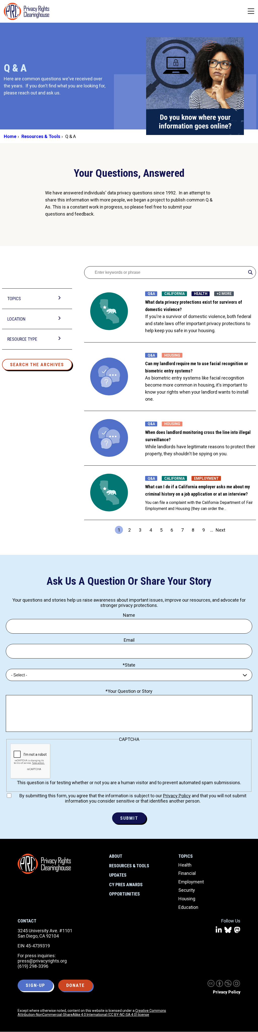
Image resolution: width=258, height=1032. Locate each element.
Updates (117, 875)
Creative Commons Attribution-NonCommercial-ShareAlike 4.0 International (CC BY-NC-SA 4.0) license (92, 1013)
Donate (75, 985)
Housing (186, 898)
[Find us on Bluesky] (228, 930)
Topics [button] (14, 298)
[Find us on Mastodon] (237, 930)
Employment (191, 881)
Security (186, 890)
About (115, 856)
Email (129, 640)
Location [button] (16, 319)
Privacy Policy (177, 795)
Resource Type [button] (22, 339)
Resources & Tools (40, 136)
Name (129, 615)
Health (184, 865)
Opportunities (124, 894)
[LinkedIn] (219, 930)
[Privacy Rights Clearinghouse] (44, 863)
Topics (185, 856)
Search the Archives (37, 364)
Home (10, 136)
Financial (187, 873)
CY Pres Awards (126, 884)
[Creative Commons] (211, 983)
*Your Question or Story (129, 691)
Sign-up (35, 985)
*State (129, 665)
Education (188, 907)
